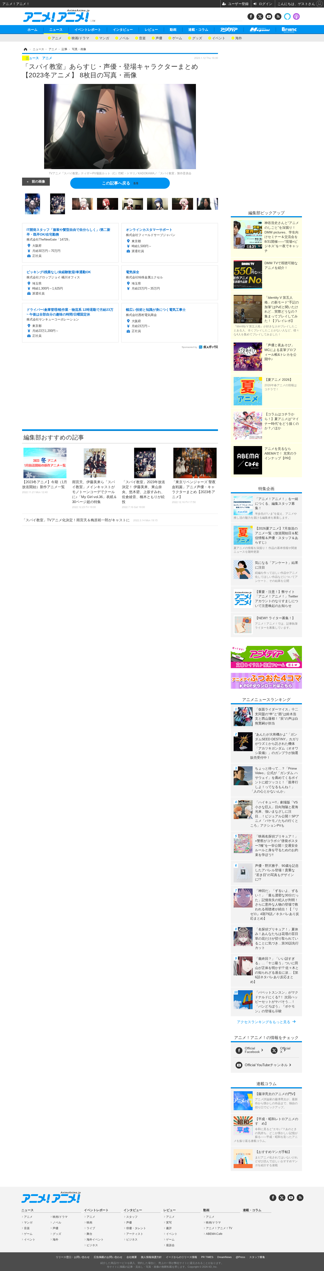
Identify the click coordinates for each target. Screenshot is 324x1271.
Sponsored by (189, 347)
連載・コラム (198, 29)
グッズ (197, 37)
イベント (218, 37)
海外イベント (95, 1239)
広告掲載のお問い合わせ (108, 1257)
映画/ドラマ (80, 37)
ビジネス (92, 1245)
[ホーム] (25, 49)
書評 (169, 1228)
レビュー (151, 29)
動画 (173, 29)
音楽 (142, 37)
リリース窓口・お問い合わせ (73, 1257)
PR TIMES (207, 1257)
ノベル (124, 37)
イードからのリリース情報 (181, 1257)
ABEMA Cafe (214, 1234)
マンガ (104, 37)
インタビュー (123, 29)
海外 (238, 37)
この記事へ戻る (120, 183)
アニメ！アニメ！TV (219, 1228)
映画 (89, 1222)
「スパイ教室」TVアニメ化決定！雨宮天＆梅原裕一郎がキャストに (89, 520)
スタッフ (132, 1216)
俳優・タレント (136, 1228)
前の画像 (38, 181)
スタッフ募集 (257, 1257)
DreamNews (224, 1257)
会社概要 (131, 1257)
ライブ (91, 1228)
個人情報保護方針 (151, 1257)
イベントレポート (87, 29)
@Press (240, 1257)
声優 (159, 37)
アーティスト (134, 1234)
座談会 (170, 1245)
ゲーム (177, 37)
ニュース (56, 29)
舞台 (89, 1234)
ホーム (32, 29)
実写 (169, 1222)
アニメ (57, 37)
